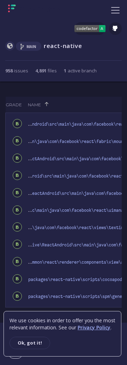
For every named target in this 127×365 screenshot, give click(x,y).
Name (34, 104)
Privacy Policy (94, 327)
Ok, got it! (30, 343)
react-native (63, 46)
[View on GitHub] (115, 28)
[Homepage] (34, 10)
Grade (14, 104)
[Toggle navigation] (115, 10)
